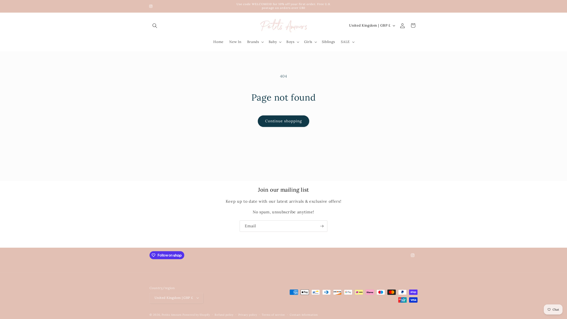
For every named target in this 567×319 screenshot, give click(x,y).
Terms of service (273, 314)
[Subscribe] (322, 226)
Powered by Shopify (196, 314)
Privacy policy (247, 314)
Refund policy (224, 314)
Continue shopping (283, 121)
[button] (155, 25)
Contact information (304, 314)
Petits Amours (172, 314)
